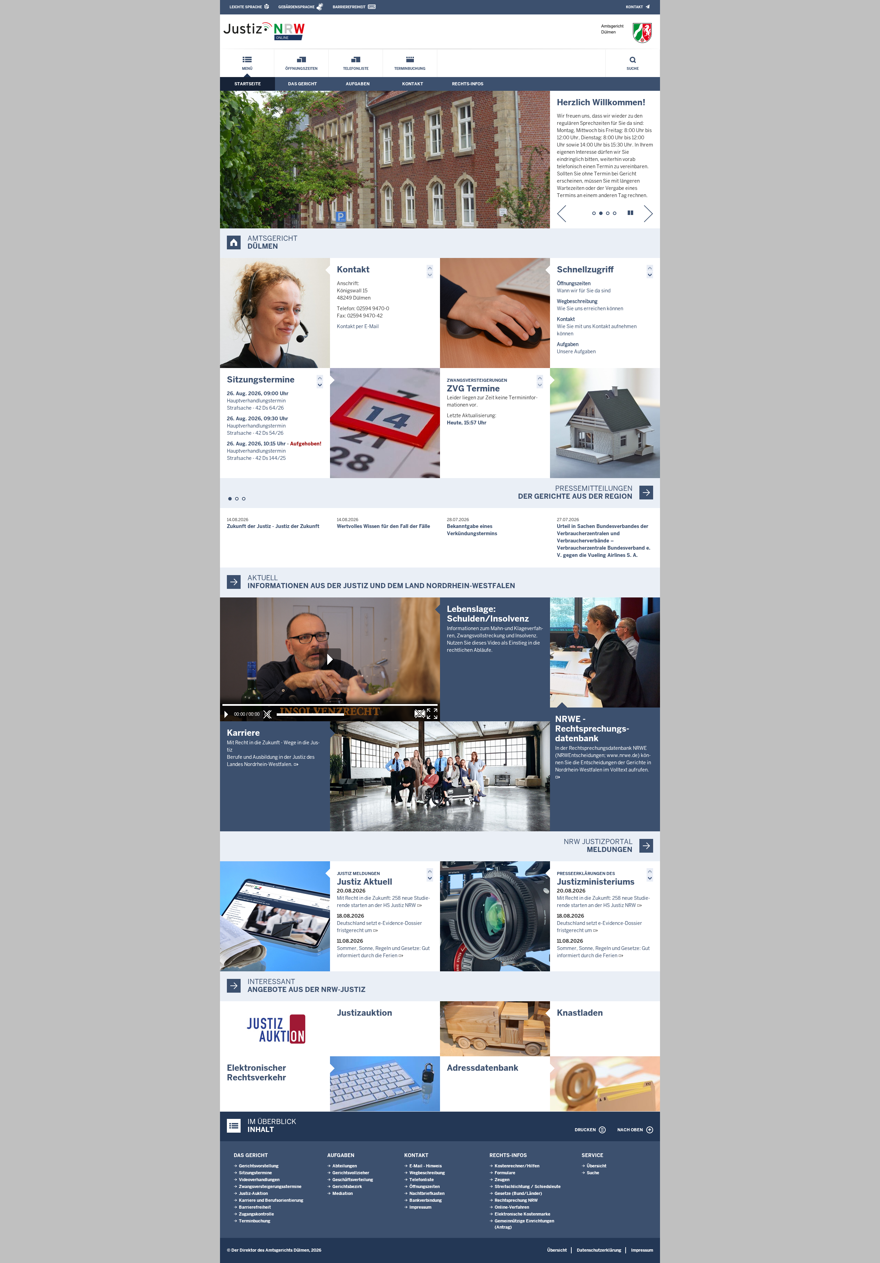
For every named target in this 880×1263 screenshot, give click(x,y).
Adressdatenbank (482, 1067)
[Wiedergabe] (226, 714)
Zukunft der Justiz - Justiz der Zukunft (273, 526)
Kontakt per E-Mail (358, 326)
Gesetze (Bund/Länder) (518, 1193)
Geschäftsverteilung (352, 1180)
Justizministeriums (596, 879)
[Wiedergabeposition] (330, 704)
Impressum (420, 1207)
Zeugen (502, 1180)
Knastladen (580, 1012)
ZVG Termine (477, 386)
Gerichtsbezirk (347, 1186)
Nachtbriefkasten (426, 1193)
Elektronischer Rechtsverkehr (256, 1072)
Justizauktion (364, 1012)
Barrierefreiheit (349, 7)
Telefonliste (355, 68)
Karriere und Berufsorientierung (271, 1200)
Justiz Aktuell (364, 879)
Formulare (505, 1173)
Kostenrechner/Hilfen (517, 1166)
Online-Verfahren (512, 1207)
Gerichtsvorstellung (258, 1166)
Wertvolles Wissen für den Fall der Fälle (383, 526)
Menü (247, 68)
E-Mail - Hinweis (425, 1166)
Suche (633, 68)
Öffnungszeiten (301, 68)
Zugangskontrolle (256, 1214)
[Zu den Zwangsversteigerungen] (605, 423)
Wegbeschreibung (427, 1173)
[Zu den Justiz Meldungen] (275, 916)
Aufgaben (358, 84)
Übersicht (596, 1166)
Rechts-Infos (467, 84)
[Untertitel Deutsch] (420, 714)
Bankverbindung (425, 1200)
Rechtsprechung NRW (516, 1200)
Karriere (243, 732)
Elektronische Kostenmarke (522, 1214)
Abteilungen (344, 1166)
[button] (561, 213)
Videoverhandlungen (259, 1180)
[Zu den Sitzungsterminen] (385, 423)
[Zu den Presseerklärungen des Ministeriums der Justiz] (495, 916)
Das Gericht (302, 84)
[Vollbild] (432, 714)
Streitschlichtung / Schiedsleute (528, 1186)
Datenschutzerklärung (599, 1250)
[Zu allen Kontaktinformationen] (275, 313)
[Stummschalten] (267, 714)
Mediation (342, 1193)
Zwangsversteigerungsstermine (270, 1186)
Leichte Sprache (246, 7)
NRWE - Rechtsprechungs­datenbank (592, 729)
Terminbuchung (410, 68)
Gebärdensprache (296, 7)
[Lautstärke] (310, 714)
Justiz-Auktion (253, 1193)
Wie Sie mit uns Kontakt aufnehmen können (597, 326)
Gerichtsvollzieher (350, 1173)
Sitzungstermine (261, 379)
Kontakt (634, 7)
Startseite (247, 84)
